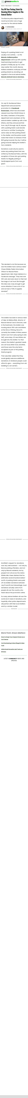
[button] (3, 2)
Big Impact (9, 5)
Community (16, 5)
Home (2, 5)
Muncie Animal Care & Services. (12, 77)
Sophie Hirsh (10, 27)
